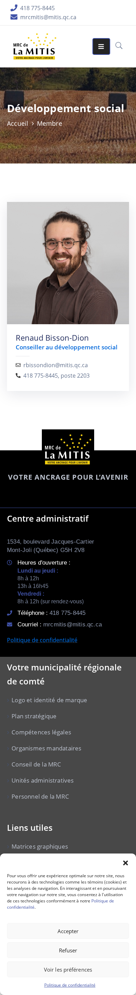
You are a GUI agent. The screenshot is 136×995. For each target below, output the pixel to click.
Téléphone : (51, 613)
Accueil (17, 123)
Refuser (68, 950)
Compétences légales (41, 732)
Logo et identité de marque (49, 700)
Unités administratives (43, 780)
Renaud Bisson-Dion (52, 337)
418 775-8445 (37, 8)
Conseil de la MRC (36, 764)
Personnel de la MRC (40, 796)
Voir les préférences (68, 969)
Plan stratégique (34, 716)
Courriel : (59, 624)
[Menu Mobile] (101, 46)
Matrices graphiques (40, 846)
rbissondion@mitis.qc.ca (55, 365)
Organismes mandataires (46, 748)
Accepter (68, 931)
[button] (125, 862)
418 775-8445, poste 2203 (56, 375)
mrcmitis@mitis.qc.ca (48, 17)
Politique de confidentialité (70, 985)
